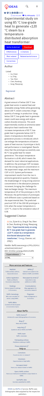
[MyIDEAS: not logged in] (37, 15)
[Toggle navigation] (27, 7)
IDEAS (10, 389)
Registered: (10, 91)
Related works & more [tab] (28, 56)
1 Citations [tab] (25, 52)
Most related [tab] (11, 56)
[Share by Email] (20, 13)
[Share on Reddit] (15, 13)
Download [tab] (28, 47)
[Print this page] (22, 13)
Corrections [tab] (11, 61)
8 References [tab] (12, 52)
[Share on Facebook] (12, 13)
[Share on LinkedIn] (17, 13)
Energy (21, 238)
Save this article (17, 15)
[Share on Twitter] (10, 13)
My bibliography (29, 15)
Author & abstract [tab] (13, 47)
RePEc (18, 389)
